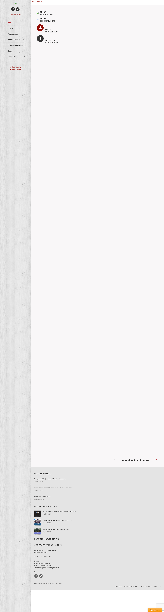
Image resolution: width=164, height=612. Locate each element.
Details (42, 116)
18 (147, 459)
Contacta (118, 586)
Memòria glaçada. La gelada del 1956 (56, 144)
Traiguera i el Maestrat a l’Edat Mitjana (56, 165)
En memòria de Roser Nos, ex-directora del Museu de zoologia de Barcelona (73, 123)
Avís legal (58, 584)
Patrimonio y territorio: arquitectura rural (57, 373)
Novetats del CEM (58, 106)
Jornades (44, 377)
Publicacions (66, 236)
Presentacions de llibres (49, 310)
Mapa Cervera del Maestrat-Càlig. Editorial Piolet (61, 232)
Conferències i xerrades (49, 148)
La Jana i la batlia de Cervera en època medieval (61, 306)
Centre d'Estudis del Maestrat (44, 584)
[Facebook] (13, 9)
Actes (43, 236)
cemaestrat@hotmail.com (43, 565)
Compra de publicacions (131, 586)
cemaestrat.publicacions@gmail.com (46, 568)
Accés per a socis (155, 586)
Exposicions (45, 106)
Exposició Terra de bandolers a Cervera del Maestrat (63, 102)
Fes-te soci (144, 586)
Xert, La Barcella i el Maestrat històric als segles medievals (65, 441)
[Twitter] (18, 9)
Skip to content (36, 1)
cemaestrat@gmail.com (42, 563)
